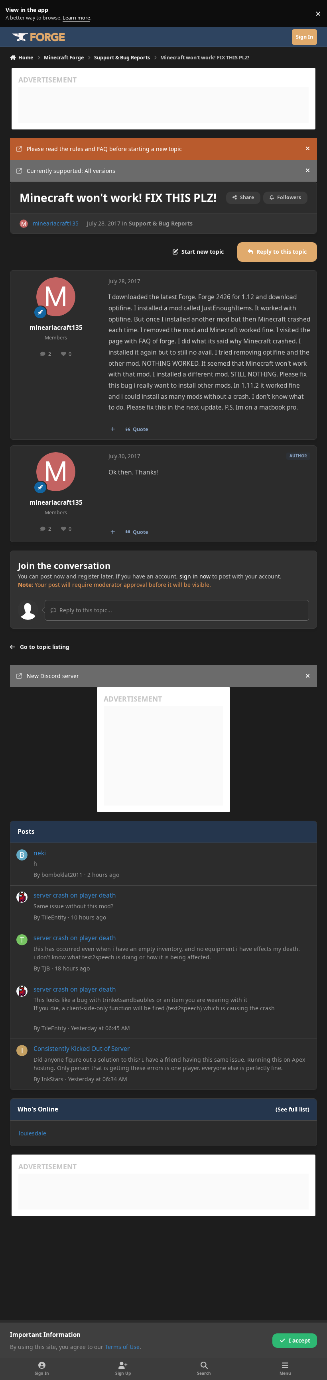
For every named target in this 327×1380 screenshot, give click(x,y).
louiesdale (32, 1133)
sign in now (195, 576)
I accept (299, 1340)
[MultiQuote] (112, 429)
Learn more (15, 14)
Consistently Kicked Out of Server (81, 1049)
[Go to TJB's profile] (22, 939)
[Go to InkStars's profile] (22, 1050)
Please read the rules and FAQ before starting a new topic (104, 149)
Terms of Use (122, 1347)
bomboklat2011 (62, 874)
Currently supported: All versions (71, 170)
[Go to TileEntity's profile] (22, 897)
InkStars (52, 1079)
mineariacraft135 (56, 223)
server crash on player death (74, 895)
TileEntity (53, 917)
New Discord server (53, 676)
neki (39, 853)
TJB (45, 968)
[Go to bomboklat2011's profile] (22, 855)
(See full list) (292, 1109)
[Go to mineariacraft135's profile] (24, 224)
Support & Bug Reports (161, 223)
